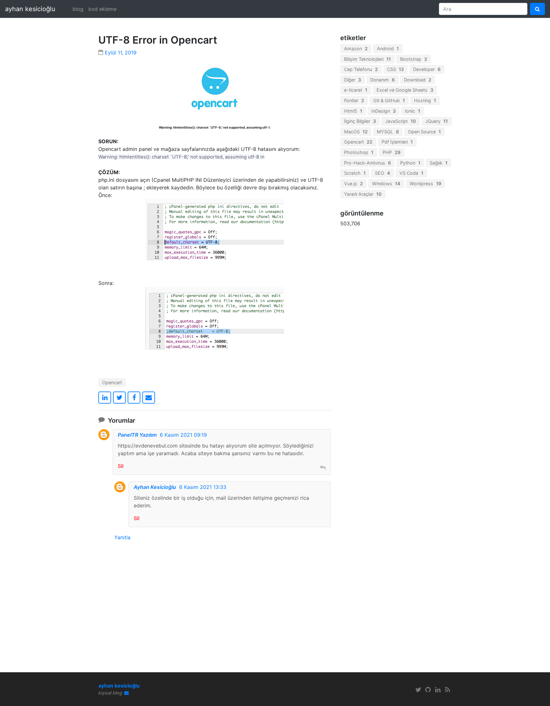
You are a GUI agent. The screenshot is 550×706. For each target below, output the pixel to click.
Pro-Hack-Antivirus (367, 163)
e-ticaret (355, 90)
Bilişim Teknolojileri (367, 59)
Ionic (412, 111)
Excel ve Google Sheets (405, 90)
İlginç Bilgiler (360, 121)
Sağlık (439, 163)
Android (388, 48)
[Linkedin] (438, 690)
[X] (418, 690)
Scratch (355, 173)
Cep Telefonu (361, 69)
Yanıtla (122, 537)
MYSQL (388, 131)
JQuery (436, 121)
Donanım (382, 79)
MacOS (356, 131)
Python (410, 163)
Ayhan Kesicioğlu (155, 487)
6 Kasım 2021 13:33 (202, 487)
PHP (391, 152)
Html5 (353, 111)
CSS (395, 69)
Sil (120, 466)
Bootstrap (413, 59)
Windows (386, 183)
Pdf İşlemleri (397, 142)
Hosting (425, 100)
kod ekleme (102, 9)
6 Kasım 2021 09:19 (183, 435)
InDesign (383, 111)
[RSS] (447, 690)
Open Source (424, 131)
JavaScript (400, 121)
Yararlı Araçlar (363, 194)
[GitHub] (428, 690)
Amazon (356, 48)
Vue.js (353, 183)
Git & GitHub (389, 100)
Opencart (112, 382)
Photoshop (358, 152)
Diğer (352, 79)
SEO (382, 173)
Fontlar (354, 100)
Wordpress (425, 183)
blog (78, 9)
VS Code (411, 173)
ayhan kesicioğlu (30, 9)
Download (417, 79)
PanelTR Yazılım (137, 435)
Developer (427, 69)
